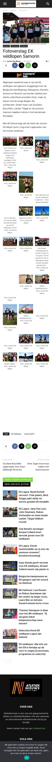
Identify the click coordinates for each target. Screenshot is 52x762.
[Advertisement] (26, 401)
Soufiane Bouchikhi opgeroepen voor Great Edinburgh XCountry (14, 466)
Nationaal (23, 10)
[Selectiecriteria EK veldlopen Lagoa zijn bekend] (10, 634)
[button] (5, 4)
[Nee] (48, 751)
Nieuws (13, 10)
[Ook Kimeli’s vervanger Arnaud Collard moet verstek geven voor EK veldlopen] (10, 532)
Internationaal (9, 499)
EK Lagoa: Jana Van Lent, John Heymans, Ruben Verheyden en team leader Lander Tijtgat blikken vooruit (33, 515)
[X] (21, 65)
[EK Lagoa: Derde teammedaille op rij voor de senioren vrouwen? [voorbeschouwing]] (10, 549)
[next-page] (9, 661)
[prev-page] (4, 661)
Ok (26, 758)
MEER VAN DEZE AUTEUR (17, 484)
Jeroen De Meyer (14, 61)
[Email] (35, 65)
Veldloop (24, 46)
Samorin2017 (29, 434)
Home (5, 10)
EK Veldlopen (16, 434)
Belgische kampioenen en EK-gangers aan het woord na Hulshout (33, 579)
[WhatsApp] (28, 65)
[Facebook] (15, 65)
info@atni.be (39, 728)
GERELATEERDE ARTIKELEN (18, 479)
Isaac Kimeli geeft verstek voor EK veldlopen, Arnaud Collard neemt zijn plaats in (34, 566)
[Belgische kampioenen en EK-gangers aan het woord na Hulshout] (10, 580)
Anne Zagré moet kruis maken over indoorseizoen (38, 466)
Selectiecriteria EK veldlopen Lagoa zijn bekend (30, 633)
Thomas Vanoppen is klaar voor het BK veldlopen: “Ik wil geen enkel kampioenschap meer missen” (33, 617)
